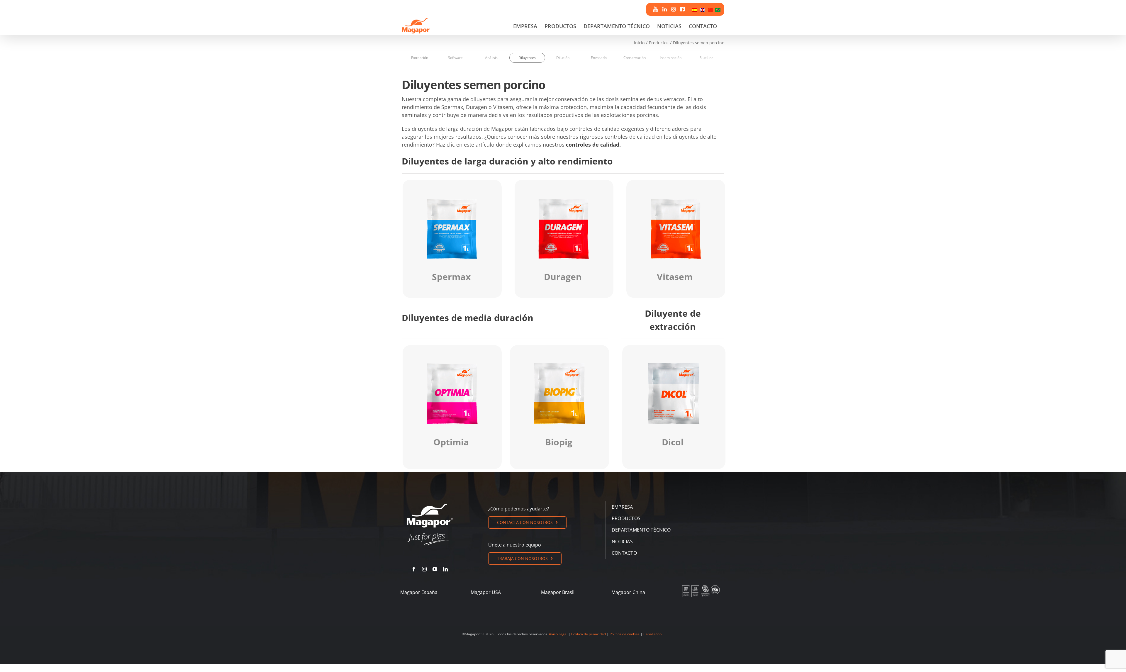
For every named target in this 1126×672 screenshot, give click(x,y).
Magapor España (418, 592)
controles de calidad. (593, 144)
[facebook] (413, 569)
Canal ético (652, 634)
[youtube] (435, 569)
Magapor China (628, 592)
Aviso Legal (558, 634)
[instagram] (424, 569)
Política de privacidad (588, 634)
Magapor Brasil (557, 592)
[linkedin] (445, 569)
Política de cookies (625, 634)
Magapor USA (486, 592)
